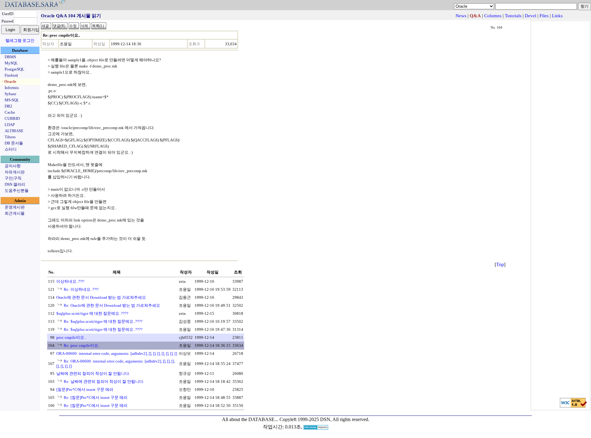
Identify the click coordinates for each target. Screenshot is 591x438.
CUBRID (12, 118)
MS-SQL (12, 100)
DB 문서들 (14, 143)
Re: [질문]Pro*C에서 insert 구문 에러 (95, 397)
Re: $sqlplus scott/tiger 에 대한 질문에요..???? (103, 321)
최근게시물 (15, 213)
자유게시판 (15, 172)
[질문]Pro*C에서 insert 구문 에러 (84, 389)
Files (544, 15)
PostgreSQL (14, 69)
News (461, 15)
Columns (492, 15)
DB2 (8, 106)
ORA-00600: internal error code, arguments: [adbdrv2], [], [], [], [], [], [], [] (116, 353)
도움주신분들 (17, 190)
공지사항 (13, 166)
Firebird (11, 75)
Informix (12, 87)
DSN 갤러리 (15, 184)
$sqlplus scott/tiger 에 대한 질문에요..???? (92, 313)
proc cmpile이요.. (71, 337)
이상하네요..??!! (70, 281)
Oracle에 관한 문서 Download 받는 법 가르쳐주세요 (101, 297)
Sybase (10, 93)
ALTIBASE (14, 130)
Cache (10, 112)
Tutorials (513, 15)
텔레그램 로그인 (20, 40)
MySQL (11, 63)
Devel (530, 15)
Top (500, 264)
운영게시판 (15, 207)
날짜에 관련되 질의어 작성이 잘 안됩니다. (93, 373)
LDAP (10, 124)
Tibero (10, 137)
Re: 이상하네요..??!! (81, 289)
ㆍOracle (8, 81)
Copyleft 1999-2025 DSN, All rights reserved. (324, 419)
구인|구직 (13, 178)
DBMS (10, 57)
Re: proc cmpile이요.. (82, 345)
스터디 (11, 149)
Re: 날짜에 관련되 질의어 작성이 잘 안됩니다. (104, 381)
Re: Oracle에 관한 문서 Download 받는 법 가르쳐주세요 (112, 305)
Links (557, 15)
